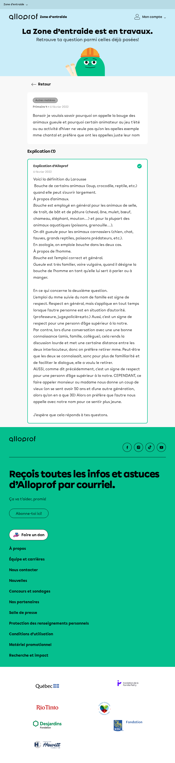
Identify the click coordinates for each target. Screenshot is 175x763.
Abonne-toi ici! (29, 513)
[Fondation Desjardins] (47, 726)
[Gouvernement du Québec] (47, 686)
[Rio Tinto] (47, 708)
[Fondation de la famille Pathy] (128, 686)
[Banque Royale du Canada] (128, 726)
